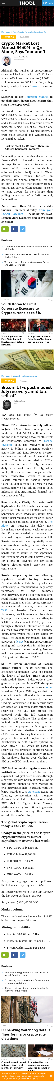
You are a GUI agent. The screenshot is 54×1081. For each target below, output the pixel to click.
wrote (35, 86)
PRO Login (48, 3)
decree (20, 641)
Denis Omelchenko (21, 57)
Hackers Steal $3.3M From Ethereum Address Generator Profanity (27, 147)
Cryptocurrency (30, 376)
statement (34, 791)
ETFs (21, 376)
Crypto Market (24, 32)
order (49, 687)
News (15, 32)
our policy (34, 1078)
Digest (15, 376)
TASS (4, 610)
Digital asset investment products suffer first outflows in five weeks (27, 989)
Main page (5, 32)
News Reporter (19, 59)
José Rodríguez (19, 401)
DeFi (45, 32)
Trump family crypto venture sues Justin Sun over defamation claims (26, 973)
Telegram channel (36, 96)
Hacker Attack (37, 32)
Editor (16, 403)
